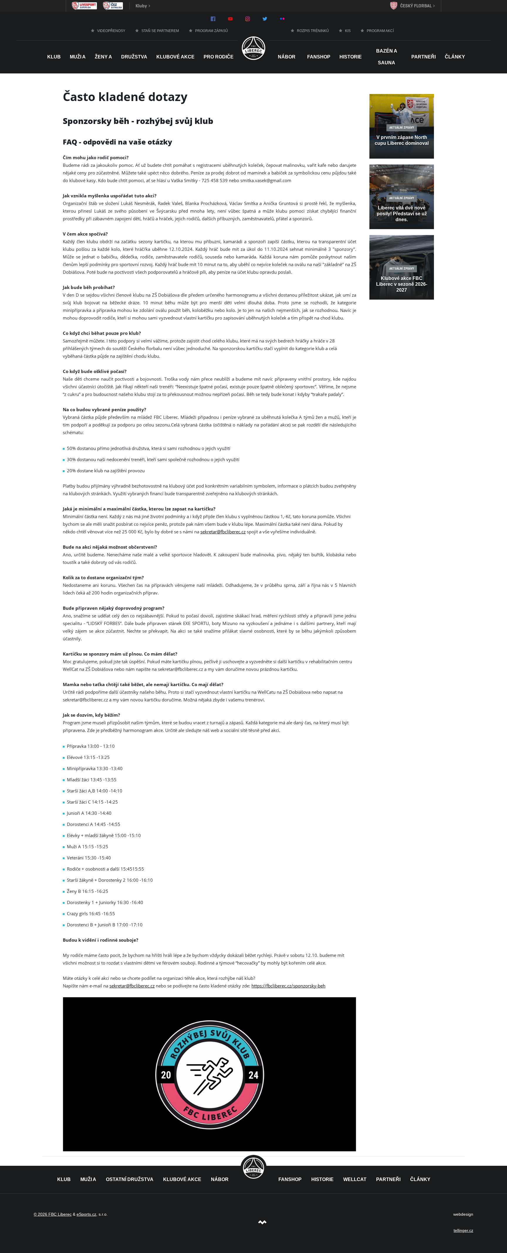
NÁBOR (286, 56)
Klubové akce (175, 56)
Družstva (134, 56)
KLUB (64, 1179)
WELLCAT (354, 1179)
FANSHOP (290, 1179)
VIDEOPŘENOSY (111, 31)
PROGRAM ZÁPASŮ (211, 31)
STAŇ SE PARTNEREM (160, 31)
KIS (348, 31)
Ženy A (103, 56)
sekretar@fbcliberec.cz (223, 532)
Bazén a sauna (386, 56)
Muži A (78, 56)
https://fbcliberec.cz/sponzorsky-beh (288, 986)
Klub (54, 56)
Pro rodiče (219, 56)
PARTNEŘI (388, 1179)
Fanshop (318, 56)
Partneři (423, 56)
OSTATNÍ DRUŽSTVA (129, 1179)
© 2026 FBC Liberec (53, 1214)
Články (455, 56)
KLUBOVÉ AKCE (182, 1179)
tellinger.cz (463, 1230)
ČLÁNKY (420, 1179)
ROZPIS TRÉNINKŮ (313, 31)
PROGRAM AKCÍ (380, 31)
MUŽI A (88, 1179)
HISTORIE (350, 56)
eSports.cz (86, 1214)
